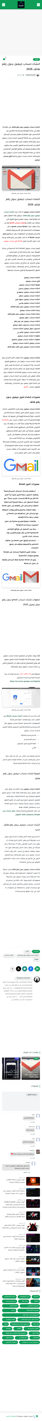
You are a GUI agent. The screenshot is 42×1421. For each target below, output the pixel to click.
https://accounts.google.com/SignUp (25, 681)
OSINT (19, 1328)
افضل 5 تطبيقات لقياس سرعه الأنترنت (11, 1074)
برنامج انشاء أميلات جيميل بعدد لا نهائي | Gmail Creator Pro (14, 1192)
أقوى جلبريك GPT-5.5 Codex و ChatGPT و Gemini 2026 (14, 1249)
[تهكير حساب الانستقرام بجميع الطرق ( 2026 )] (33, 1271)
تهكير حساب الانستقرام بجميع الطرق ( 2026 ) (14, 1271)
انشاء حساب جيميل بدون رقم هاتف (27, 955)
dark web (36, 1333)
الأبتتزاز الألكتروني (11, 1342)
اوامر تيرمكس (10, 1319)
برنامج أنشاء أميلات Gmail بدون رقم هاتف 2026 (14, 1238)
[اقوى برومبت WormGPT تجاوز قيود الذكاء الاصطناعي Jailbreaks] (33, 1227)
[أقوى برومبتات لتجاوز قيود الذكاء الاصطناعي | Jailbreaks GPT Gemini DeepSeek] (33, 1282)
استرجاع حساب (11, 1301)
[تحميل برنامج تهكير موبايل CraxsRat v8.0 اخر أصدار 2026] (33, 1215)
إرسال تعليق (32, 1094)
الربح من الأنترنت (33, 1306)
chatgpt (8, 1328)
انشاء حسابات (8, 955)
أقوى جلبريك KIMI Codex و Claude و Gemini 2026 (16, 1181)
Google (36, 959)
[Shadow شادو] (21, 4)
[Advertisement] (21, 32)
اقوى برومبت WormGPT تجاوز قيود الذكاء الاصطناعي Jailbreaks (13, 1227)
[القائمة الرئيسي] (38, 4)
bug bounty (13, 1306)
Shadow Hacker (31, 75)
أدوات (6, 1324)
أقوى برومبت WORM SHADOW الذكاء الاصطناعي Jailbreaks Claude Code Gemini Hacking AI (14, 1204)
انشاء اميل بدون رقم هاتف (30, 1319)
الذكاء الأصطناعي (9, 1297)
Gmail (13, 1310)
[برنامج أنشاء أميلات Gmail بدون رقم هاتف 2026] (33, 1238)
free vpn (36, 1324)
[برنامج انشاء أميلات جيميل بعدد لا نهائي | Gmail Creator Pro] (33, 1192)
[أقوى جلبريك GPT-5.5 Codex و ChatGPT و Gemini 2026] (33, 1249)
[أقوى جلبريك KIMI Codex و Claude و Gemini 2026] (33, 1181)
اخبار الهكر (9, 1338)
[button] (30, 968)
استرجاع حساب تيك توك (31, 1315)
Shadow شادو (11, 1416)
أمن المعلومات (24, 1297)
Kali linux (25, 1301)
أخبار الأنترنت (23, 1338)
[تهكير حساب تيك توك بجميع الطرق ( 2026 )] (33, 1260)
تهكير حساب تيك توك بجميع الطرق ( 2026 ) (15, 1260)
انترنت (36, 59)
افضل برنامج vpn (33, 1328)
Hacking (36, 1338)
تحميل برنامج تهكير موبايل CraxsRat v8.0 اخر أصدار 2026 (15, 1216)
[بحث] (3, 4)
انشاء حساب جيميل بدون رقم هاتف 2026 (31, 1074)
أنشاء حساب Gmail (14, 716)
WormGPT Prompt (33, 1310)
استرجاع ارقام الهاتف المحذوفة (16, 1333)
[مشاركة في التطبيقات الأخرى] (12, 968)
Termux (36, 1297)
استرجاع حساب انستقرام (30, 1342)
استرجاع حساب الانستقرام (20, 1324)
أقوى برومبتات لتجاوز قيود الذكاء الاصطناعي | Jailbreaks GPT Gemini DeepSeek (14, 1283)
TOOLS (36, 1301)
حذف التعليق (26, 1172)
